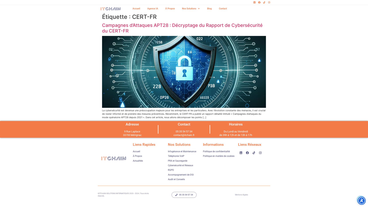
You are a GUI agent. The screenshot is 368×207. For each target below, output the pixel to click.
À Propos (170, 8)
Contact (223, 8)
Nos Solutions (189, 8)
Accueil (136, 8)
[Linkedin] (254, 2)
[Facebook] (259, 2)
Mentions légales (241, 195)
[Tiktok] (264, 2)
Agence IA (152, 8)
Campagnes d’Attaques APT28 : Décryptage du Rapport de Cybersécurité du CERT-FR (182, 27)
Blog (209, 8)
